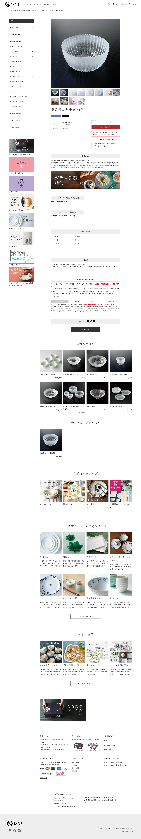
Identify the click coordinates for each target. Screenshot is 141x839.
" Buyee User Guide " (106, 310)
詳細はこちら (107, 740)
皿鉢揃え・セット (15, 61)
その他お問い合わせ (60, 803)
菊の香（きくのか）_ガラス (46, 10)
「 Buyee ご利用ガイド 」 (80, 294)
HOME (11, 10)
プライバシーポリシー (114, 828)
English (60, 301)
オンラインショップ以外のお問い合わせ (115, 765)
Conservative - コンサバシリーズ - (30, 10)
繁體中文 (111, 301)
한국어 (76, 301)
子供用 (12, 66)
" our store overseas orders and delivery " (73, 312)
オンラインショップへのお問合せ (113, 762)
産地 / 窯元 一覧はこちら (86, 683)
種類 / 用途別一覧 (16, 46)
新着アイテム (14, 27)
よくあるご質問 (58, 801)
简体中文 (94, 301)
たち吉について (76, 762)
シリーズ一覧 (17, 10)
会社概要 (74, 765)
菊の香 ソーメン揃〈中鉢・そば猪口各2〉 (64, 216)
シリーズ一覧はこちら (86, 616)
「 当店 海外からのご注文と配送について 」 (106, 294)
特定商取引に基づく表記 (127, 828)
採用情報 (74, 771)
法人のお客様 (76, 768)
